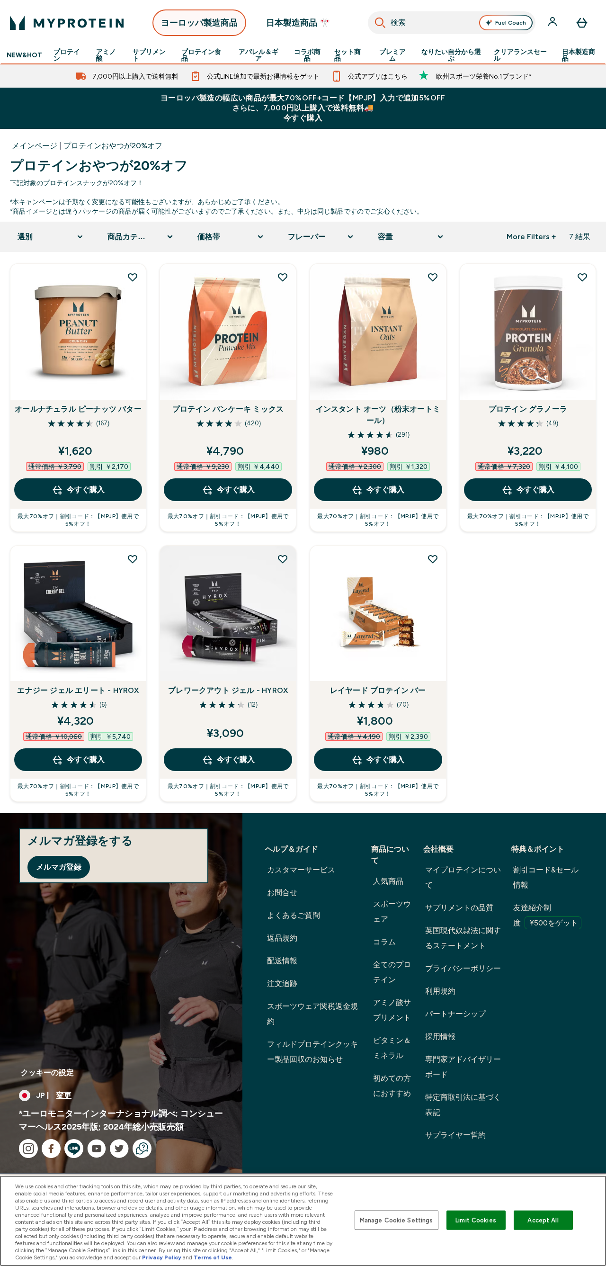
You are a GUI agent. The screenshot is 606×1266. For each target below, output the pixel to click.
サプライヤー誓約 (455, 1135)
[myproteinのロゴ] (67, 22)
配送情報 (282, 961)
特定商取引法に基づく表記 (463, 1104)
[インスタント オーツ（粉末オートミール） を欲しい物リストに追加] (432, 277)
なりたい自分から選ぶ (451, 55)
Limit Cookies (475, 1219)
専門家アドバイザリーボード (463, 1066)
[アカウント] (553, 22)
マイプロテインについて (463, 877)
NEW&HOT (24, 55)
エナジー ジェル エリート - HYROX (78, 690)
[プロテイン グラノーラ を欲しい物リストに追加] (582, 277)
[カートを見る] (582, 22)
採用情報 (440, 1037)
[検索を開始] (380, 22)
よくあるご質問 (293, 915)
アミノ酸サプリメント (392, 1010)
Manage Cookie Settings (396, 1219)
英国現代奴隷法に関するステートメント (463, 938)
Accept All (542, 1219)
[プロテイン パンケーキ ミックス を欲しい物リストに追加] (282, 277)
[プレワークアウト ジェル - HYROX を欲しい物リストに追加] (282, 558)
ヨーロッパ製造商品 (199, 22)
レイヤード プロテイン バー (378, 690)
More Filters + (531, 237)
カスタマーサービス (301, 870)
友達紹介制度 (545, 915)
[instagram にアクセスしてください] (28, 1148)
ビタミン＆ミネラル (392, 1047)
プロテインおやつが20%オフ (112, 146)
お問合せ (282, 893)
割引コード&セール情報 (546, 877)
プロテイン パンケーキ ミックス (228, 409)
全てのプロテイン (392, 972)
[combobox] (451, 22)
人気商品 (388, 881)
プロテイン (66, 55)
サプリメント (149, 55)
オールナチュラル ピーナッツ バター (78, 409)
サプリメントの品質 (459, 908)
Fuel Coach (510, 22)
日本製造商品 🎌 (298, 22)
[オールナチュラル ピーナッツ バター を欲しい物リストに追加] (132, 277)
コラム (384, 942)
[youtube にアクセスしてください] (96, 1148)
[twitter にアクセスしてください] (119, 1148)
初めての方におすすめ (392, 1085)
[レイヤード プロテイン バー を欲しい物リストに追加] (432, 558)
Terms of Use (213, 1257)
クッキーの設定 (47, 1072)
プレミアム (392, 55)
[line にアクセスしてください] (73, 1148)
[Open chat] (142, 1148)
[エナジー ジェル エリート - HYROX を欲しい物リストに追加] (132, 558)
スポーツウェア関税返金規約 (312, 1013)
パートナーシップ (455, 1014)
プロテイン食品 (201, 55)
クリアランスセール (520, 55)
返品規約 (282, 938)
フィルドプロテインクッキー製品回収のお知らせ (312, 1051)
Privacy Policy (161, 1257)
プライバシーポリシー (463, 968)
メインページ (34, 146)
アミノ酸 (106, 55)
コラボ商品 (307, 55)
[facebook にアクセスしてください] (51, 1148)
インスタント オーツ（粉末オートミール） (378, 414)
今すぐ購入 (86, 489)
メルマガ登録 (58, 867)
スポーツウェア (392, 911)
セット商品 (347, 55)
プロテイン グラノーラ (528, 409)
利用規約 (440, 991)
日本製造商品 (578, 55)
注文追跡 (282, 983)
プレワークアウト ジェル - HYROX (228, 690)
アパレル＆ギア (258, 55)
